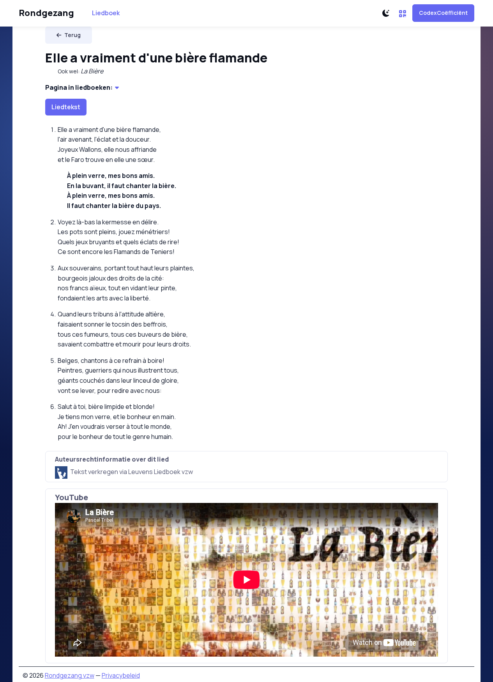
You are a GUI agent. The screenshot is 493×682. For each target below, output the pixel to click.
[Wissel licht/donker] (386, 13)
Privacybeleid (121, 675)
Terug (72, 35)
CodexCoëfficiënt (443, 12)
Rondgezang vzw (69, 675)
